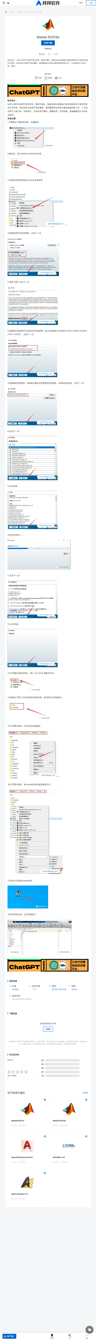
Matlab (74, 989)
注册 (91, 3)
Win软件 (19, 12)
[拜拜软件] (48, 2)
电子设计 (29, 12)
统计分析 (38, 12)
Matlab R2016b (59, 1121)
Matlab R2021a (17, 1121)
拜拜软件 (15, 989)
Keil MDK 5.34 (59, 1157)
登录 (81, 3)
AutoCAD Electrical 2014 (21, 1157)
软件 (11, 12)
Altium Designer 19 (19, 1194)
